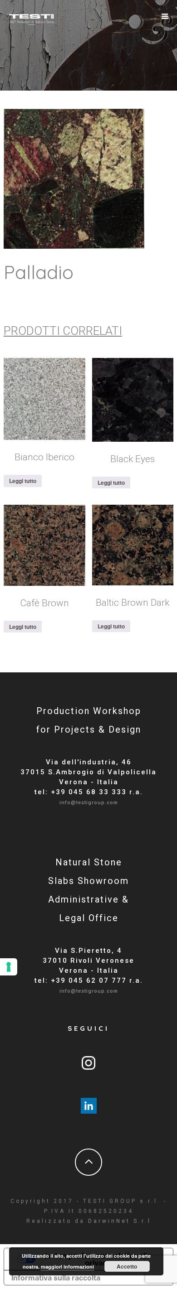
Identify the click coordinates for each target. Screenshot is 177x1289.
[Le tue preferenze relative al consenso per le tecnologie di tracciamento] (8, 966)
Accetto (127, 1266)
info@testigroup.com (88, 803)
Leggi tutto (22, 481)
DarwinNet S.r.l (119, 1221)
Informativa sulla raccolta (55, 1277)
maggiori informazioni (67, 1266)
